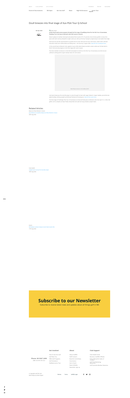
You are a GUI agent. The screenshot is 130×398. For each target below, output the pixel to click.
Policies (59, 374)
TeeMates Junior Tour (55, 363)
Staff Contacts (73, 356)
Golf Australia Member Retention (99, 365)
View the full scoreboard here (98, 43)
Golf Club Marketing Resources (95, 363)
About (30, 6)
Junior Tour (95, 10)
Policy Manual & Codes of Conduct (97, 359)
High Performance (82, 10)
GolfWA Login (74, 374)
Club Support (39, 6)
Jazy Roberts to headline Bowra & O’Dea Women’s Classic (43, 112)
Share (39, 33)
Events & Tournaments (36, 10)
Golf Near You (53, 356)
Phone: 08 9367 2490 (39, 358)
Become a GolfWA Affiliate (97, 356)
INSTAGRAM (107, 6)
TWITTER (99, 6)
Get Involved (54, 350)
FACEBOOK (91, 6)
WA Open (50, 10)
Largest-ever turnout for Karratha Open (39, 170)
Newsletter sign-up (75, 367)
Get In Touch (49, 6)
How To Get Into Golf (55, 354)
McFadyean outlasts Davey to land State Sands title (42, 227)
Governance (73, 361)
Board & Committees (75, 358)
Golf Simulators (53, 361)
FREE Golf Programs (54, 358)
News (70, 10)
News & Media (73, 365)
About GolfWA (73, 354)
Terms (66, 374)
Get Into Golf (61, 10)
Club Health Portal (95, 354)
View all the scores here (90, 97)
